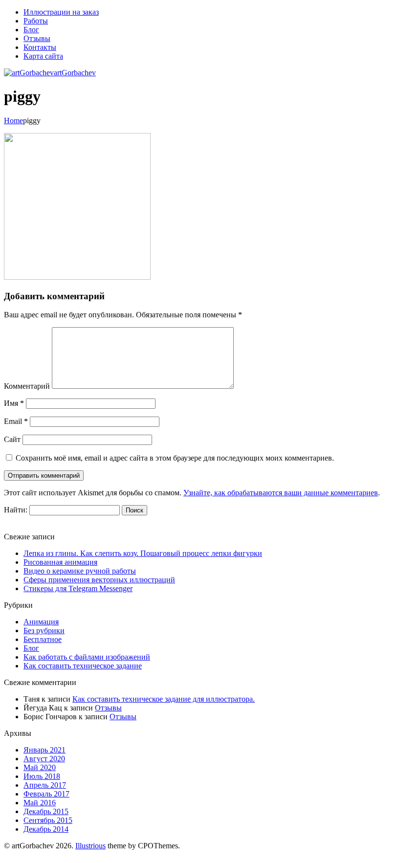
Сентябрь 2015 (47, 820)
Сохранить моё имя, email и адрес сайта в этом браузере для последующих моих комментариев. (175, 458)
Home (13, 120)
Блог (31, 648)
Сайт (12, 439)
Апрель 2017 (44, 785)
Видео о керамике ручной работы (79, 571)
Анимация (41, 622)
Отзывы (108, 708)
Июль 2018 (41, 776)
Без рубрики (44, 630)
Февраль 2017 (46, 794)
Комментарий (27, 386)
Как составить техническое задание (82, 666)
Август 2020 (44, 758)
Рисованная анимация (60, 562)
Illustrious (90, 845)
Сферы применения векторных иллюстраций (99, 579)
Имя (14, 403)
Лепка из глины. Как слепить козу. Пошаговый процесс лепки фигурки (142, 553)
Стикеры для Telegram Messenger (78, 588)
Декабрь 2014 (45, 829)
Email (16, 421)
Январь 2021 (44, 750)
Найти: (15, 510)
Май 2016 (39, 802)
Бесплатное (42, 639)
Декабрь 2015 (45, 811)
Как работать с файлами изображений (86, 657)
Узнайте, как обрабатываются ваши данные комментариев (280, 492)
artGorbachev (75, 72)
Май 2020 (39, 767)
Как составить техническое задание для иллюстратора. (163, 699)
